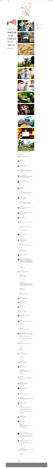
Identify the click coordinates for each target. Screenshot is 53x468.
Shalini (20, 169)
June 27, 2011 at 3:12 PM (22, 455)
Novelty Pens (21, 453)
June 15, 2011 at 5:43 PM (22, 236)
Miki (20, 320)
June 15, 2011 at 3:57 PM (22, 166)
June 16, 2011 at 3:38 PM (22, 379)
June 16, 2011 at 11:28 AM (22, 363)
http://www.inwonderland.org (23, 278)
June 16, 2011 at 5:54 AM (22, 339)
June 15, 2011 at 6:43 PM (22, 251)
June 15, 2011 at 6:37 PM (22, 247)
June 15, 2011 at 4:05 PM (22, 178)
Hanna (20, 348)
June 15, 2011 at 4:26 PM (22, 218)
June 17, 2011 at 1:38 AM (22, 394)
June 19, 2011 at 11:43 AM (22, 417)
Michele (20, 266)
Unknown (21, 352)
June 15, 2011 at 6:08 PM (22, 241)
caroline (20, 341)
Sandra (20, 211)
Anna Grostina (21, 216)
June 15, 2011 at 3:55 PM (22, 157)
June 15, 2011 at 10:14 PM (22, 307)
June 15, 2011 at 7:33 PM (22, 286)
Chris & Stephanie (22, 164)
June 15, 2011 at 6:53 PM (22, 268)
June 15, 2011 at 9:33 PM (22, 299)
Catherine (21, 448)
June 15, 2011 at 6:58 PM (22, 272)
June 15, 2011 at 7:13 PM (22, 279)
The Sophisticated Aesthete (23, 432)
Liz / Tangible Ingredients (22, 301)
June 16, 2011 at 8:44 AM (22, 354)
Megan (20, 365)
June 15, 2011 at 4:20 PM (22, 209)
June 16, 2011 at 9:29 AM (22, 358)
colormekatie (21, 361)
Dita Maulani (21, 314)
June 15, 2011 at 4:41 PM (22, 223)
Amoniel (20, 305)
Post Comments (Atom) (22, 461)
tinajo (20, 155)
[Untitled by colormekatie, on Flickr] (26, 66)
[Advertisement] (40, 34)
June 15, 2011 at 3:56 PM (22, 162)
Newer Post (19, 459)
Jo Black (20, 439)
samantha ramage (21, 180)
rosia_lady (21, 415)
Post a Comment (20, 456)
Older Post (32, 459)
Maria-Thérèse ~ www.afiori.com (23, 258)
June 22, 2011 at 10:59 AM (22, 437)
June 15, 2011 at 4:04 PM (22, 172)
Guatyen (20, 297)
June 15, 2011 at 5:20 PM (22, 230)
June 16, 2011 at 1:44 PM (22, 367)
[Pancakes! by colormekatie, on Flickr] (26, 54)
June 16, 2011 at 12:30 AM (22, 325)
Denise (20, 270)
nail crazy (21, 159)
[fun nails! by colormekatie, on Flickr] (26, 78)
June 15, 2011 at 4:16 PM (22, 199)
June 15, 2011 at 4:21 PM (22, 214)
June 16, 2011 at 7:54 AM (22, 350)
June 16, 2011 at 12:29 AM (22, 317)
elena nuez (21, 187)
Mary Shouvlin (21, 233)
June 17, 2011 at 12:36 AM (22, 390)
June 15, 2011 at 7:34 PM (22, 290)
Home (26, 459)
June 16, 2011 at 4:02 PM (22, 384)
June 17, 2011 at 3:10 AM (22, 399)
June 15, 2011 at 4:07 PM (22, 189)
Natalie (20, 196)
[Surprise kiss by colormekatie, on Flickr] (26, 114)
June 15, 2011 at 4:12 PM (22, 194)
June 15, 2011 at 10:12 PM (22, 303)
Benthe (20, 191)
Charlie (20, 356)
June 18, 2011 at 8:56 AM (22, 413)
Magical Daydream (22, 332)
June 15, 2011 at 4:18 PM (22, 204)
